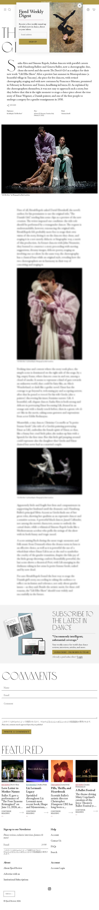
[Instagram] (49, 889)
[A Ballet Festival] (87, 771)
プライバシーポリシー (56, 722)
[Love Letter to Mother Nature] (13, 771)
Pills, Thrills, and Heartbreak (61, 790)
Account (55, 835)
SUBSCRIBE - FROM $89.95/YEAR (71, 652)
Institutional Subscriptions (16, 880)
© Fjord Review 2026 (12, 901)
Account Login (58, 868)
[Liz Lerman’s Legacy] (37, 771)
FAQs (53, 846)
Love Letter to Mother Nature (11, 790)
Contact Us (56, 841)
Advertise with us (12, 874)
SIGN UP (33, 42)
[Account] (88, 9)
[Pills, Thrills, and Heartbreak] (62, 771)
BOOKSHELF (31, 785)
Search (54, 852)
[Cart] (93, 9)
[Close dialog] (80, 5)
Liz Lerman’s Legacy (33, 790)
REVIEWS (5, 785)
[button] (9, 9)
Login (80, 657)
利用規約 (74, 722)
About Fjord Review (13, 868)
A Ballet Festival (85, 790)
